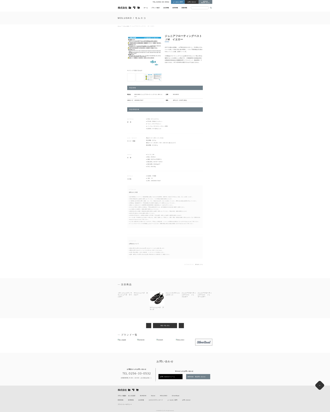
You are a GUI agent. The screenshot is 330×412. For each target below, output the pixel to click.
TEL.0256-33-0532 (136, 373)
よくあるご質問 (172, 400)
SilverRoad (175, 395)
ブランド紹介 (155, 7)
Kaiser (153, 395)
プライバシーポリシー (125, 404)
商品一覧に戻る (165, 325)
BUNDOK (143, 395)
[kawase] (129, 8)
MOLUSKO (163, 395)
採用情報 (175, 7)
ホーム (146, 7)
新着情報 (184, 7)
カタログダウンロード (156, 400)
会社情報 (166, 7)
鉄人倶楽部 (131, 395)
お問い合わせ (186, 400)
